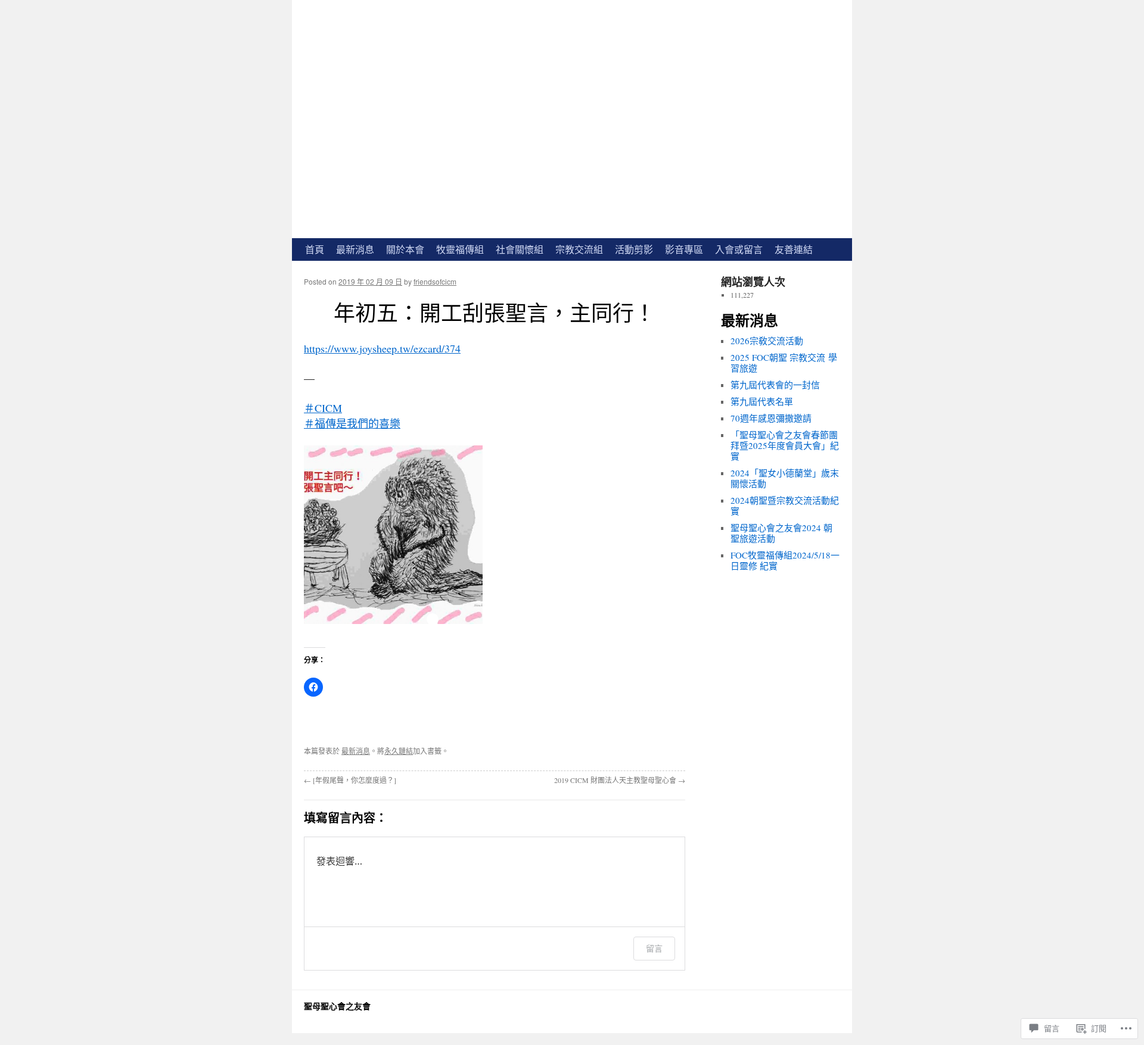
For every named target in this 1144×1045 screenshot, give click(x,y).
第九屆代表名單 (761, 401)
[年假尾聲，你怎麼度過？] (350, 780)
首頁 (314, 249)
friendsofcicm (435, 281)
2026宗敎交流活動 (766, 341)
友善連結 (794, 249)
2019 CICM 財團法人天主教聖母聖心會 (619, 780)
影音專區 (684, 249)
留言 (654, 948)
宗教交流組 (579, 249)
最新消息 (355, 249)
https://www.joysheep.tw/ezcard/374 (382, 348)
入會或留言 (739, 249)
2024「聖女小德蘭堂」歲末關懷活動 (784, 478)
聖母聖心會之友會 (337, 1006)
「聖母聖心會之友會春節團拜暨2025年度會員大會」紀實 (784, 445)
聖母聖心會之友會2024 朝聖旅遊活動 (781, 533)
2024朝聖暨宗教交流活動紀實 (784, 505)
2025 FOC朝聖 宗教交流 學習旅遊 (783, 362)
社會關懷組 (519, 249)
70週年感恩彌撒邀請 (771, 418)
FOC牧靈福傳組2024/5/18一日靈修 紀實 (785, 560)
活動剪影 (634, 249)
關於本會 (405, 249)
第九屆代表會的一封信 (775, 385)
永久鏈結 (398, 750)
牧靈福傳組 (460, 249)
